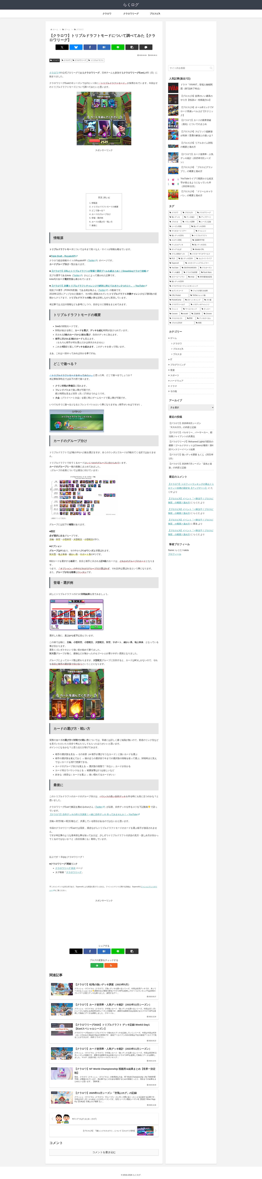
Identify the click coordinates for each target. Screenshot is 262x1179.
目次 (100, 197)
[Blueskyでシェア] (76, 47)
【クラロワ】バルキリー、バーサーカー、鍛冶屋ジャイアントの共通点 (190, 434)
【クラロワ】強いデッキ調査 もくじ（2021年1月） (191, 456)
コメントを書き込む (104, 1152)
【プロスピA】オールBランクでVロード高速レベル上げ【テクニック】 (197, 111)
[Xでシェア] (62, 47)
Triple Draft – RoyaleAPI (63, 256)
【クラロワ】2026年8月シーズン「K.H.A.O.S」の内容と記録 (185, 425)
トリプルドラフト (97, 60)
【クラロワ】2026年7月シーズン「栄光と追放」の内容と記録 (190, 466)
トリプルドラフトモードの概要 (105, 207)
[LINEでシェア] (117, 47)
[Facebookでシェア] (90, 47)
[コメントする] (145, 47)
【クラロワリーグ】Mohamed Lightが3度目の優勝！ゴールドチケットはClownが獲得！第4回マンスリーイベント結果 (191, 445)
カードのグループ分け (101, 214)
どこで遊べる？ (98, 210)
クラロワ (55, 60)
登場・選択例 (97, 218)
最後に (94, 225)
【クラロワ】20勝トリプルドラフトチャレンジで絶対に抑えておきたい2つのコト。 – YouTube (98, 286)
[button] (132, 47)
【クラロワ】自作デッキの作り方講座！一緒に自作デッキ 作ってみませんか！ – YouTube (93, 814)
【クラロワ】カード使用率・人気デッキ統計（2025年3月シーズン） (197, 158)
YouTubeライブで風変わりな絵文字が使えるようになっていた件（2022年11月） (197, 182)
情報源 (94, 203)
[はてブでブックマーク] (104, 47)
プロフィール (174, 554)
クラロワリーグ (80, 60)
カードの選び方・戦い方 (102, 222)
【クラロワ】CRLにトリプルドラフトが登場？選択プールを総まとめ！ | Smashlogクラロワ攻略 (98, 271)
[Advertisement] (104, 171)
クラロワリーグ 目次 (65, 868)
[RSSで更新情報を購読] (110, 965)
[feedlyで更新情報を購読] (97, 965)
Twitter (91, 260)
